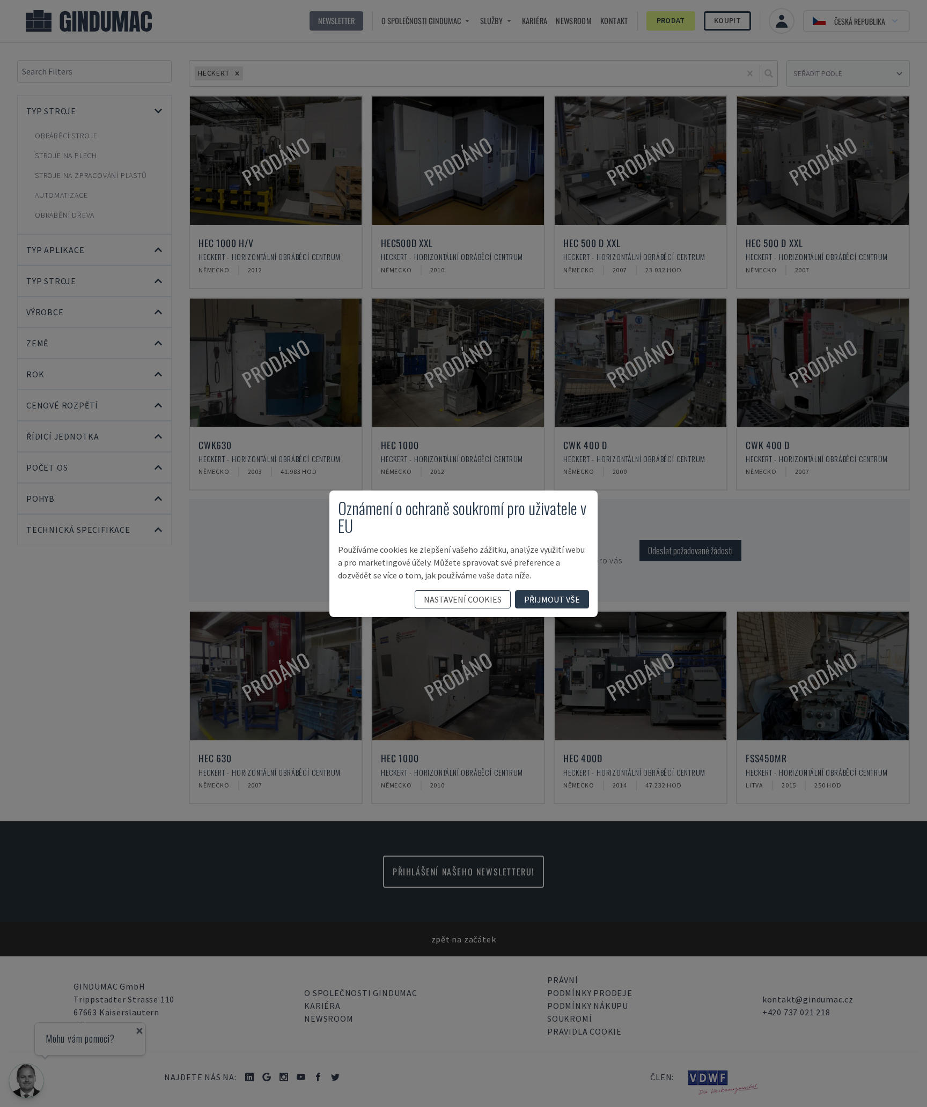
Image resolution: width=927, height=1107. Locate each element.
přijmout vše (552, 599)
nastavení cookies (463, 599)
